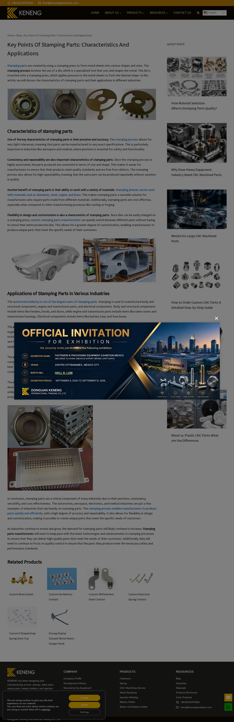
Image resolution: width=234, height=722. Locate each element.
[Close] (216, 318)
